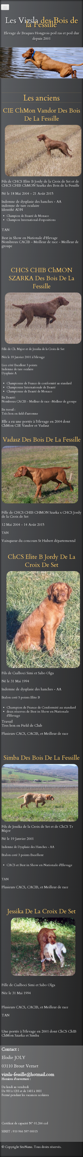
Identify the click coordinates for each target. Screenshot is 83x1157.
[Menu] (5, 7)
